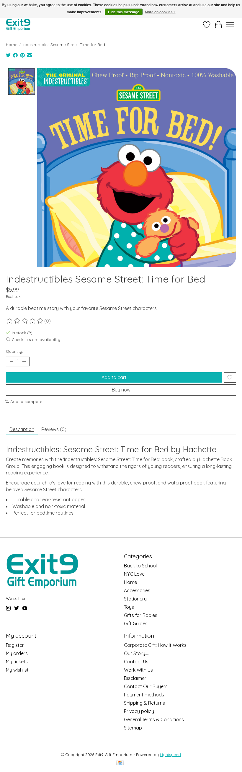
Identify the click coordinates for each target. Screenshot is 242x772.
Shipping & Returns (144, 703)
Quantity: (14, 351)
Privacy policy (139, 711)
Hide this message (123, 12)
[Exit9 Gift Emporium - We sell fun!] (18, 25)
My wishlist (17, 670)
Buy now (121, 390)
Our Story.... (136, 653)
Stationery (135, 599)
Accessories (137, 590)
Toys (129, 607)
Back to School (140, 566)
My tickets (17, 662)
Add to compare (26, 401)
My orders (17, 653)
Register (15, 645)
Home (11, 44)
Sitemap (133, 728)
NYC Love (134, 574)
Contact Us (136, 662)
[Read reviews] (25, 320)
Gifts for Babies (140, 615)
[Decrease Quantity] (11, 361)
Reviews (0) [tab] (53, 429)
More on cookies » (160, 12)
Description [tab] (21, 429)
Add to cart (114, 377)
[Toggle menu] (230, 25)
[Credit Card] (120, 763)
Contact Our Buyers (146, 686)
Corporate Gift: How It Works (155, 645)
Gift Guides (136, 623)
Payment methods (144, 695)
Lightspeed (170, 754)
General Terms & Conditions (154, 719)
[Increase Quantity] (24, 361)
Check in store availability (36, 339)
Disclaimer (135, 678)
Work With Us (138, 670)
